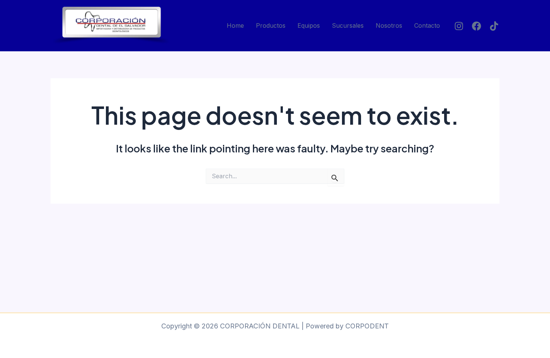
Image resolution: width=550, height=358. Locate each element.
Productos (270, 25)
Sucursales (348, 25)
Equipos (308, 25)
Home (235, 25)
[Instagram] (458, 26)
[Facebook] (476, 26)
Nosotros (389, 25)
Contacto (427, 25)
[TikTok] (494, 26)
